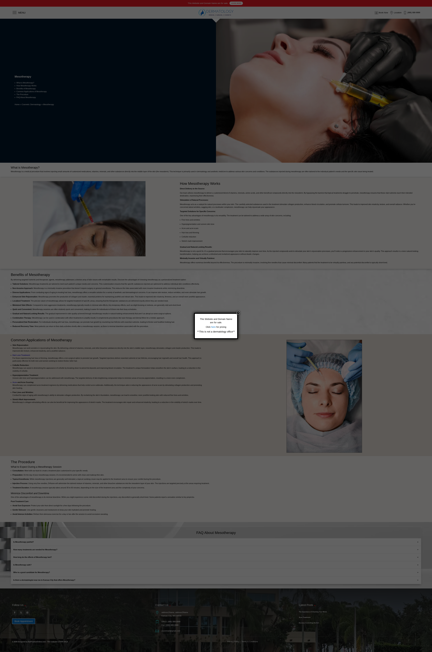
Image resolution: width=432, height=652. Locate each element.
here (213, 327)
